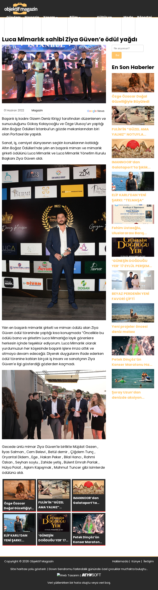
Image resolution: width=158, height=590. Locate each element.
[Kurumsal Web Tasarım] (91, 575)
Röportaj (144, 17)
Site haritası (18, 569)
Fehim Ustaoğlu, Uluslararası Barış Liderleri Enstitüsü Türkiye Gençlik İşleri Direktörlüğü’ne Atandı (132, 230)
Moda (128, 17)
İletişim (149, 561)
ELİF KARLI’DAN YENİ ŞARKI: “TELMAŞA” (129, 197)
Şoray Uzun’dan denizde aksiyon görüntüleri (127, 395)
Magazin (32, 17)
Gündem (13, 17)
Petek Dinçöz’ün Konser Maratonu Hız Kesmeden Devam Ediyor (131, 362)
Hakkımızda (120, 561)
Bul (117, 55)
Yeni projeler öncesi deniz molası (130, 329)
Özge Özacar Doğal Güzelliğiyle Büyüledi (130, 99)
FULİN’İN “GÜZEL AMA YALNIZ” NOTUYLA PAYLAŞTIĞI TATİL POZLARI (130, 132)
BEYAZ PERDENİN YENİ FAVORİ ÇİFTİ (130, 296)
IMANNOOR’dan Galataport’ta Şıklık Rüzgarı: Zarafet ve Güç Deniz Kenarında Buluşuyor (131, 165)
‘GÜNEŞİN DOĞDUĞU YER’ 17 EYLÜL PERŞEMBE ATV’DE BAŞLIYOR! (132, 263)
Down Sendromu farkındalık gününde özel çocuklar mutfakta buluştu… (98, 569)
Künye (136, 561)
